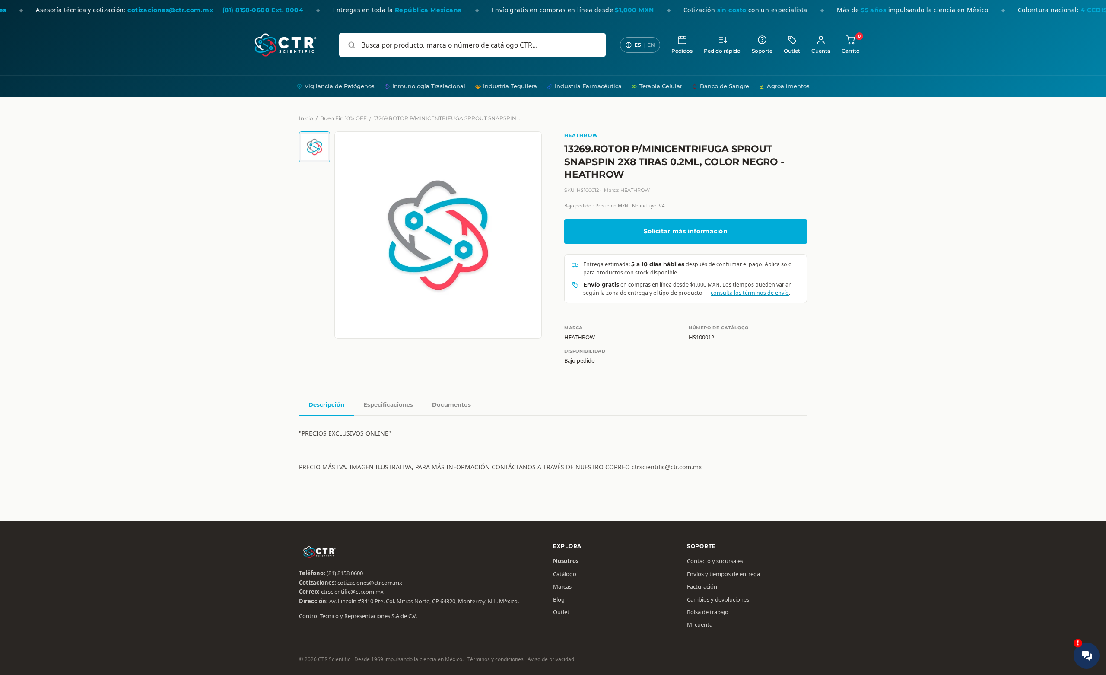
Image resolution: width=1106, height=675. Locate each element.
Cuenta (820, 51)
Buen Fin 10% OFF (343, 118)
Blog (559, 599)
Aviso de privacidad (551, 659)
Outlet (792, 51)
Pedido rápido (722, 51)
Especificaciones (388, 404)
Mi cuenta (699, 624)
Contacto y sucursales (715, 561)
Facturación (702, 586)
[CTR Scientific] (285, 45)
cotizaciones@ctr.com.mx (369, 582)
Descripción (326, 404)
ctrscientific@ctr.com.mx (352, 591)
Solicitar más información (686, 231)
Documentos (451, 404)
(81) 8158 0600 (345, 573)
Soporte (762, 51)
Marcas (562, 586)
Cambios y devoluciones (718, 599)
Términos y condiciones (495, 659)
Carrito (851, 44)
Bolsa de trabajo (707, 612)
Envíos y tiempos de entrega (723, 574)
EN (651, 44)
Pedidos (682, 51)
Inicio (306, 118)
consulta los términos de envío (750, 292)
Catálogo (564, 574)
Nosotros (565, 561)
